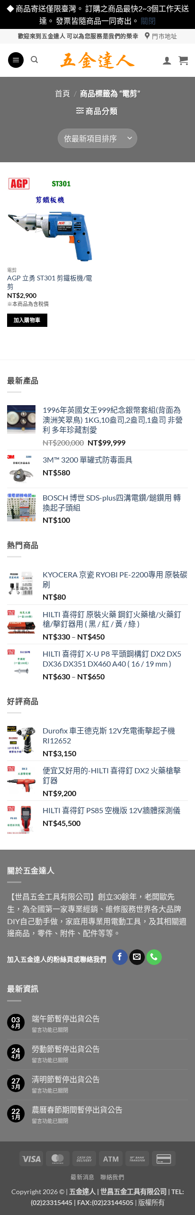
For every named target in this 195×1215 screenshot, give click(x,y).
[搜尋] (34, 60)
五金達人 (82, 1191)
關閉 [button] (148, 20)
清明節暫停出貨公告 (66, 1079)
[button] (16, 60)
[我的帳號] (167, 60)
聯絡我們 (112, 1177)
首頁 (62, 93)
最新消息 (82, 1177)
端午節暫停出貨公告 (66, 1018)
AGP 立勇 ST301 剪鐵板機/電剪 (49, 282)
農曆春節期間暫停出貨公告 (77, 1109)
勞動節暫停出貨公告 (66, 1048)
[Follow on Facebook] (120, 957)
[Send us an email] (137, 957)
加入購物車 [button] (27, 320)
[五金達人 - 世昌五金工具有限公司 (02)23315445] (97, 60)
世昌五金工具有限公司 (133, 1191)
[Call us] (154, 957)
